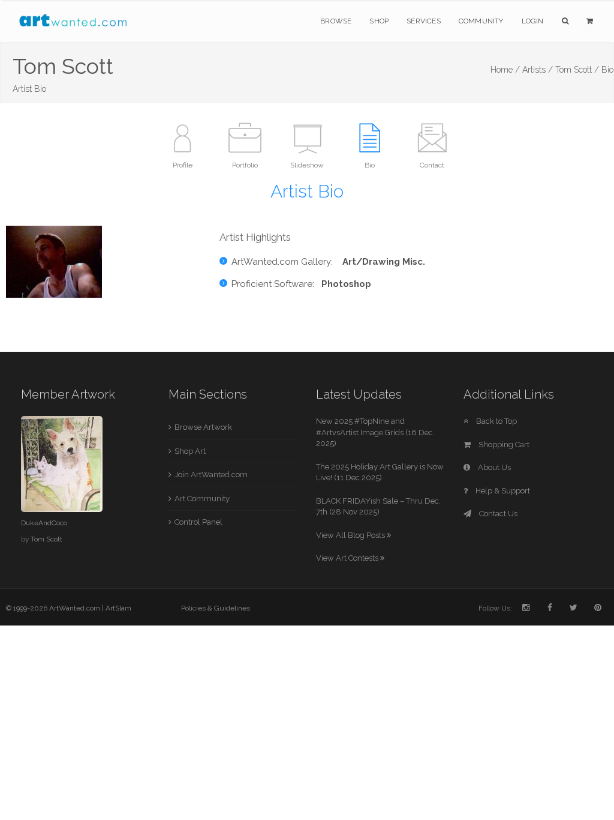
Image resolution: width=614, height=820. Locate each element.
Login (533, 21)
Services (424, 21)
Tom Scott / (577, 69)
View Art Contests (348, 557)
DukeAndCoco (44, 523)
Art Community (202, 498)
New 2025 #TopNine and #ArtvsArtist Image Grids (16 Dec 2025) (374, 432)
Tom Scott (46, 539)
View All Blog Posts (351, 535)
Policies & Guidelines (215, 608)
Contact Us (497, 513)
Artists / (537, 69)
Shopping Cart (503, 444)
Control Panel (198, 521)
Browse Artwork (203, 427)
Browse (335, 21)
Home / (505, 69)
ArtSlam (118, 608)
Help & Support (502, 490)
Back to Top (495, 421)
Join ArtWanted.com (211, 474)
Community (481, 21)
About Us (493, 467)
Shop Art (190, 451)
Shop (379, 21)
